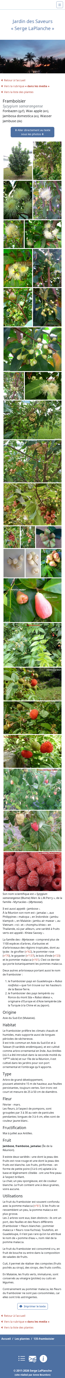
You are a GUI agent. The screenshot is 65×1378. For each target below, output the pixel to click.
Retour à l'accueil (14, 80)
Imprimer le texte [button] (35, 1306)
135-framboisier (44, 1339)
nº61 (35, 960)
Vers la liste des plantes (19, 92)
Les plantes (22, 1339)
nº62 (28, 951)
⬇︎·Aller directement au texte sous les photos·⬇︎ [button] (32, 132)
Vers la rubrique (27, 86)
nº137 (30, 955)
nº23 (57, 955)
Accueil (6, 1339)
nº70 (6, 955)
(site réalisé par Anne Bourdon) (32, 1374)
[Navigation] (59, 4)
